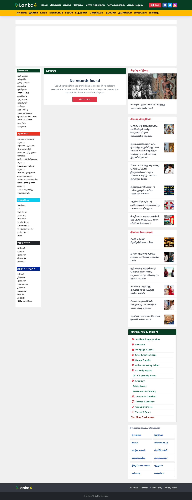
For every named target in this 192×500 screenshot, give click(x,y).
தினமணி (21, 287)
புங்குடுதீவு (22, 79)
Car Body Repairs (143, 370)
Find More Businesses (142, 417)
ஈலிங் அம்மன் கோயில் (27, 179)
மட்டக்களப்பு (160, 458)
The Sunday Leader (25, 228)
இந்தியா (33, 13)
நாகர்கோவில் (23, 82)
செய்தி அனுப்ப (135, 5)
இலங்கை (22, 13)
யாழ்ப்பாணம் (138, 450)
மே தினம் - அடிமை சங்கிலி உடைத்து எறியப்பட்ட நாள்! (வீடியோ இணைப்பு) (144, 220)
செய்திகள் (55, 5)
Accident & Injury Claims (148, 339)
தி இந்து (20, 297)
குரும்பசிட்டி (22, 109)
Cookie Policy (156, 487)
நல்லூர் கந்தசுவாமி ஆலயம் (25, 140)
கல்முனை (22, 126)
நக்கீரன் (20, 274)
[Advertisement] (96, 46)
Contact (144, 487)
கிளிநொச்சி (160, 450)
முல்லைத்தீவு (138, 458)
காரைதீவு (21, 86)
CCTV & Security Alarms (144, 376)
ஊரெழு (21, 106)
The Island (21, 215)
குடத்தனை (22, 99)
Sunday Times (23, 222)
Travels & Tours (143, 412)
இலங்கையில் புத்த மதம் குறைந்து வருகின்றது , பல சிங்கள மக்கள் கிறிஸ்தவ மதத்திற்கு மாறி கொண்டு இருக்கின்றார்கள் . (144, 150)
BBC (19, 208)
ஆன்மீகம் (111, 13)
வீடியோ (67, 5)
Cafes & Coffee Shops (145, 355)
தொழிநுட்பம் (96, 13)
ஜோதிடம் (78, 5)
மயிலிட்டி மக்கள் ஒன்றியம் (24, 121)
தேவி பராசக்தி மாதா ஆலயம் (26, 184)
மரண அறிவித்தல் (95, 5)
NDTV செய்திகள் (24, 301)
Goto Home (84, 99)
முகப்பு (44, 5)
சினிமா (69, 13)
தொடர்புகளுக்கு (116, 5)
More (19, 235)
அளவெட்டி (22, 96)
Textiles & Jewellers (145, 402)
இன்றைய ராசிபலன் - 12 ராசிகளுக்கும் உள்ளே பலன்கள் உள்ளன (142, 190)
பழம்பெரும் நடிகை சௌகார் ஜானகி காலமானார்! (145, 317)
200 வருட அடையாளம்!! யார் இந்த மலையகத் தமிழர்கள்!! (147, 106)
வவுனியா (159, 473)
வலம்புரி (21, 261)
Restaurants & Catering (144, 391)
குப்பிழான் (22, 89)
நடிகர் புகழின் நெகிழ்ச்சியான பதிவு (141, 240)
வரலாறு (51, 71)
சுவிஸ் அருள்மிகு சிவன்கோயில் (25, 191)
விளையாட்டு (56, 13)
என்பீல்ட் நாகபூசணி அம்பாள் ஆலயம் (26, 174)
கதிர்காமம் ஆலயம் (25, 145)
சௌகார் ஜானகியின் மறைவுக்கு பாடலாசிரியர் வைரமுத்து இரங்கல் (143, 305)
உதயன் (20, 251)
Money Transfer (143, 360)
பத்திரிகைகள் (23, 242)
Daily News (21, 218)
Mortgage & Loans (144, 350)
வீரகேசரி (21, 248)
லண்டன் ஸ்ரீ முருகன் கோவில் (26, 154)
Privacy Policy (171, 487)
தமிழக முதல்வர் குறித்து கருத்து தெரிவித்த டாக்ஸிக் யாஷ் (144, 257)
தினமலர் (21, 277)
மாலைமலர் (22, 284)
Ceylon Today (22, 232)
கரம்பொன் (22, 102)
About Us (134, 487)
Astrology (140, 381)
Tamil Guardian (23, 225)
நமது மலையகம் (24, 113)
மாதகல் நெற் (23, 92)
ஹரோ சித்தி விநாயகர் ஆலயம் (27, 161)
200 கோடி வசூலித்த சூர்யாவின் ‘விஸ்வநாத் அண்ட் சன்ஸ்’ (142, 290)
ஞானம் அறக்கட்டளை (27, 116)
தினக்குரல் (22, 258)
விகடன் (20, 294)
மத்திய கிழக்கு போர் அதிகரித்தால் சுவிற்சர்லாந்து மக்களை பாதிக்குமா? (145, 205)
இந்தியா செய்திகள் (26, 268)
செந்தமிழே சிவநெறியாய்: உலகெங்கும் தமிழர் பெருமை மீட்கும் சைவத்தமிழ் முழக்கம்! (144, 131)
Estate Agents (139, 386)
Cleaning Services (144, 407)
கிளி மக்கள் (22, 76)
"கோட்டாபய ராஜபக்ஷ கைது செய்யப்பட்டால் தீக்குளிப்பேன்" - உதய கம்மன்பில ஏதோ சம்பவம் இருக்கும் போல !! (144, 172)
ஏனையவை (140, 13)
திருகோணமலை (141, 466)
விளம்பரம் (154, 13)
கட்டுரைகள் (81, 13)
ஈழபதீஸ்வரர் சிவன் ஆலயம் (26, 167)
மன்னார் (136, 473)
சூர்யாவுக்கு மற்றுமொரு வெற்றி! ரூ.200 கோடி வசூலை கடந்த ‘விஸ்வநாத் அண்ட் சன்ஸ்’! (144, 273)
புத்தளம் (158, 466)
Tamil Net (21, 205)
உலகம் (43, 13)
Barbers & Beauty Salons (147, 365)
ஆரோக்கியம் (125, 13)
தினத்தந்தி (22, 291)
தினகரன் (21, 254)
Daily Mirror (22, 212)
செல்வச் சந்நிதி (24, 149)
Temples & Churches (146, 396)
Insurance (140, 344)
